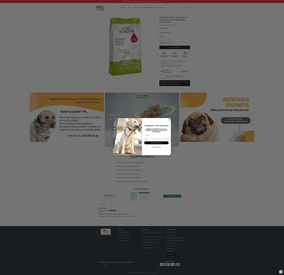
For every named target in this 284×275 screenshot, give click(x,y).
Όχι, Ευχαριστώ (156, 147)
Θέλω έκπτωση (156, 142)
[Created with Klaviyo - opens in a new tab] (142, 156)
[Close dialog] (169, 120)
